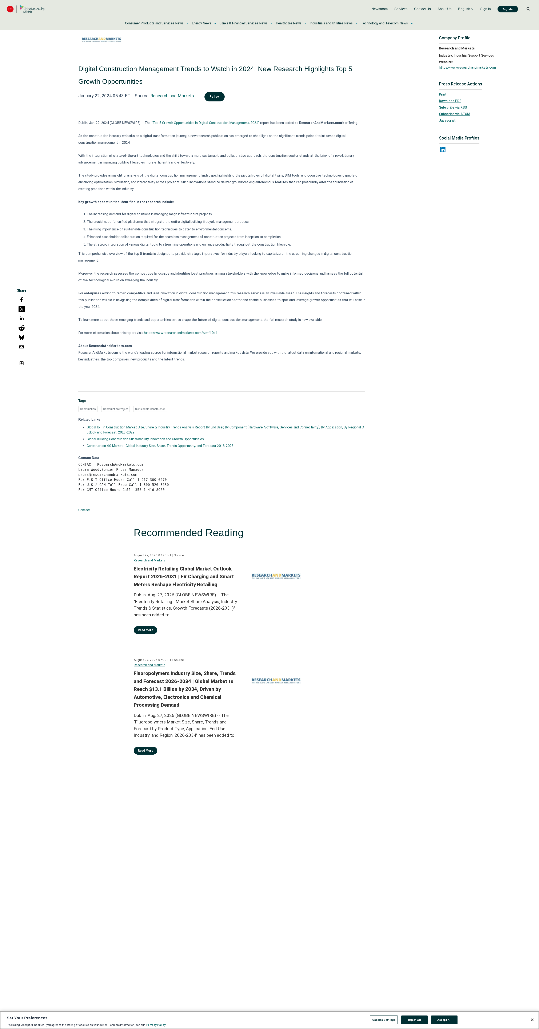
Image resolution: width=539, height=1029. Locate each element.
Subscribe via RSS (453, 107)
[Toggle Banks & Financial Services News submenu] (272, 23)
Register (508, 9)
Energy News (201, 23)
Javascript (447, 120)
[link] (379, 9)
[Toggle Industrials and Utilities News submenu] (357, 23)
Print (443, 94)
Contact (84, 510)
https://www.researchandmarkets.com (467, 67)
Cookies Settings (383, 1019)
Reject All (414, 1019)
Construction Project (115, 409)
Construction (88, 409)
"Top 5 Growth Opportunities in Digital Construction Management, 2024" (205, 123)
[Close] (532, 1019)
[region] (269, 1020)
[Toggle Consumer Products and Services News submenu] (187, 23)
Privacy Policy (156, 1024)
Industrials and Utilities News (331, 23)
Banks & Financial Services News (243, 23)
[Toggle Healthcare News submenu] (305, 23)
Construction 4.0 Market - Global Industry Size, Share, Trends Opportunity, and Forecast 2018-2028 (160, 446)
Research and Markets (172, 95)
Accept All (444, 1019)
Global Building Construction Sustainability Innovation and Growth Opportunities (145, 439)
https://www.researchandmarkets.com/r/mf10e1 (180, 333)
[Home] (26, 9)
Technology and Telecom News (384, 23)
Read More (145, 630)
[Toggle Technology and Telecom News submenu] (412, 23)
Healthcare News (289, 23)
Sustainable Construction (150, 409)
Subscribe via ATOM (454, 114)
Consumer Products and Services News (154, 23)
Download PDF (450, 101)
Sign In (485, 9)
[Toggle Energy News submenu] (215, 23)
